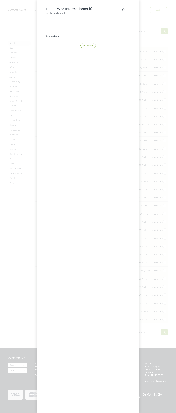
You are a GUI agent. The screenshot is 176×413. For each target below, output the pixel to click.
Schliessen (88, 45)
